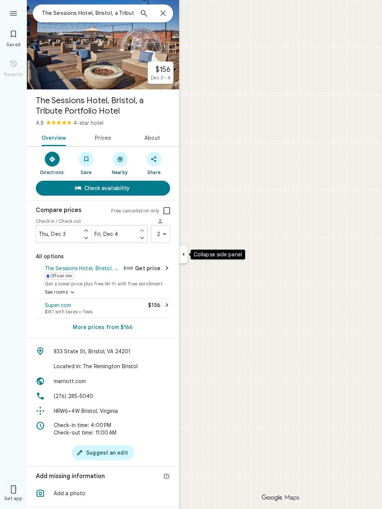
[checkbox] (166, 210)
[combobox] (88, 13)
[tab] (52, 137)
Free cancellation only (135, 211)
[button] (103, 275)
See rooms (60, 292)
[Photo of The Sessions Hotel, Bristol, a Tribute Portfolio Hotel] (103, 44)
